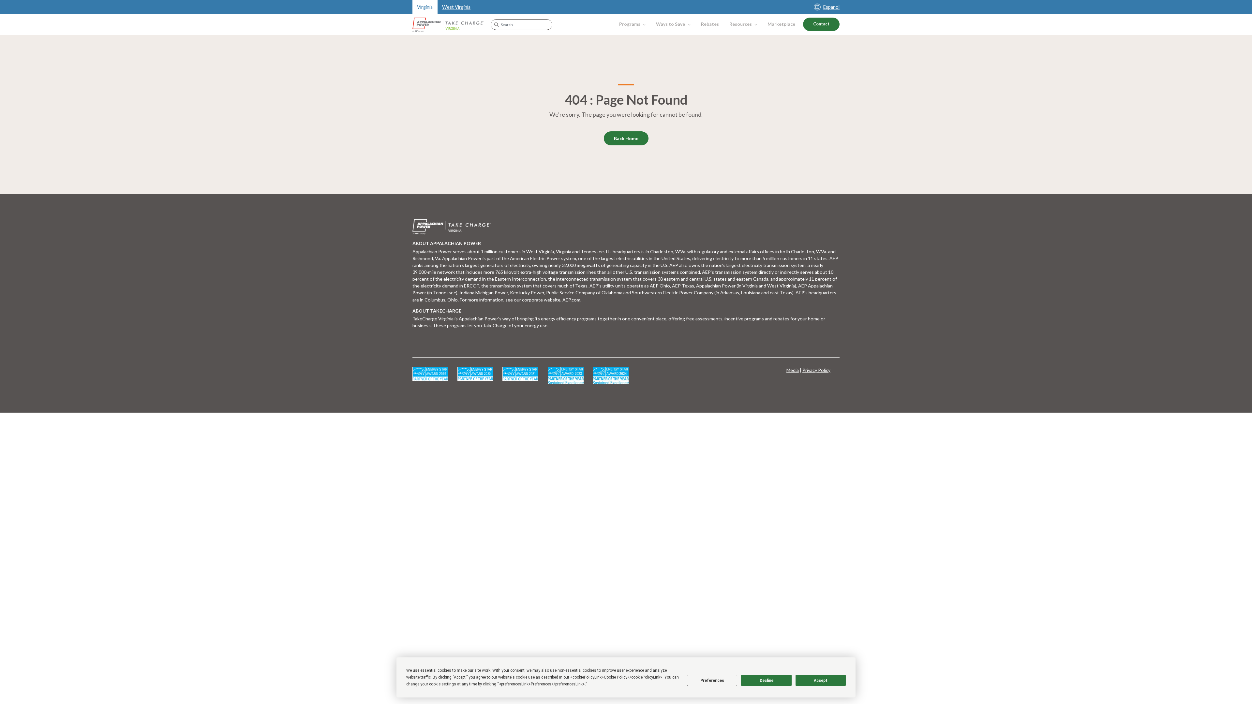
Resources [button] (740, 24)
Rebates (710, 24)
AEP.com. (571, 299)
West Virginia (456, 7)
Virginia (425, 7)
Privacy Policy (816, 370)
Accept (820, 680)
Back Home (626, 138)
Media (792, 370)
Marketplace (781, 24)
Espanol (831, 7)
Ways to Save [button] (670, 24)
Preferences (712, 680)
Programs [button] (629, 24)
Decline (766, 680)
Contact (821, 24)
